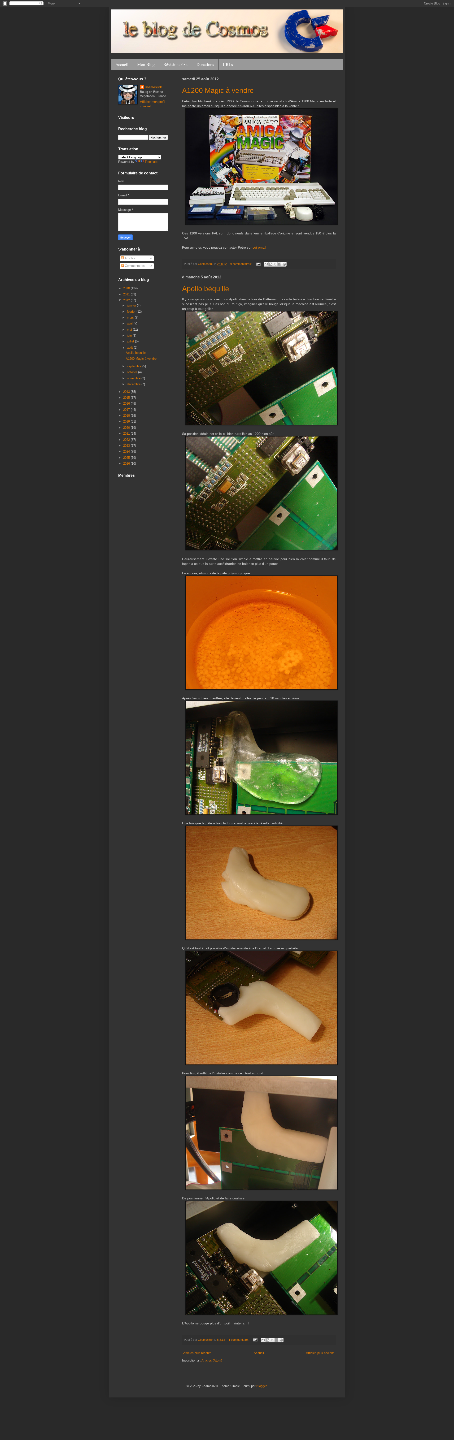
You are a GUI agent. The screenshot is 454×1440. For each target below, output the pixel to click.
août (130, 347)
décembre (134, 384)
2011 (127, 294)
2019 (127, 421)
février (131, 311)
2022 (127, 439)
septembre (134, 366)
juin (130, 335)
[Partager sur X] (275, 264)
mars (131, 317)
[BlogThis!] (270, 264)
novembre (134, 378)
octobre (132, 372)
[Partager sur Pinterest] (284, 264)
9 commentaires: (241, 263)
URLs (228, 64)
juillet (131, 341)
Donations (205, 64)
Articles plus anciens (320, 1353)
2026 (127, 463)
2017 (127, 409)
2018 (127, 415)
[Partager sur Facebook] (279, 264)
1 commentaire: (239, 1339)
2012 (127, 300)
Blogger (261, 1386)
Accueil (121, 64)
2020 (127, 427)
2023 (127, 445)
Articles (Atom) (211, 1360)
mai (130, 329)
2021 (127, 433)
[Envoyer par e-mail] (266, 264)
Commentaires (134, 266)
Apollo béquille (205, 289)
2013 (127, 392)
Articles (129, 258)
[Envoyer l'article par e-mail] (258, 263)
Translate (151, 162)
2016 (127, 403)
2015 (127, 397)
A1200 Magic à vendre (218, 90)
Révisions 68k (175, 64)
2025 (127, 457)
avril (130, 323)
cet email (259, 247)
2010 (127, 288)
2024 (127, 451)
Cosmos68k (153, 87)
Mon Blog (146, 64)
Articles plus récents (197, 1353)
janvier (132, 305)
